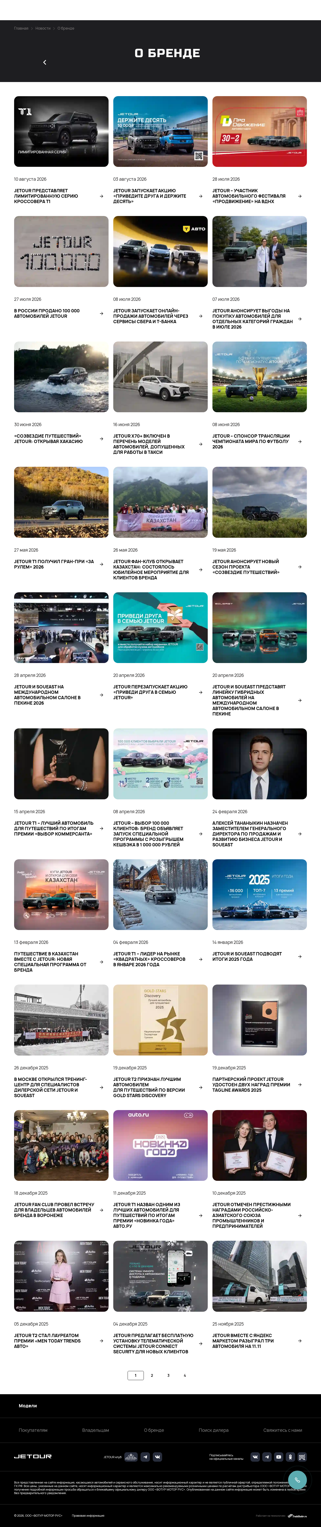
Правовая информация (88, 1515)
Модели (28, 1406)
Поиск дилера (214, 1430)
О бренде (154, 1430)
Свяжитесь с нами (282, 1430)
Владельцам (95, 1430)
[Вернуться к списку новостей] (45, 62)
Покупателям (33, 1430)
